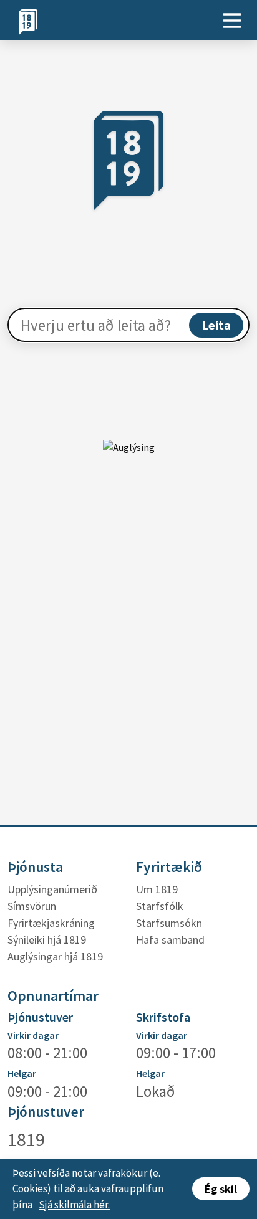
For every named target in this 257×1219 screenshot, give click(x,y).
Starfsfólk (159, 906)
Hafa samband (170, 939)
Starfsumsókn (169, 923)
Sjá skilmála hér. (74, 1205)
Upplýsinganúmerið (52, 889)
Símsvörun (31, 906)
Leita (216, 325)
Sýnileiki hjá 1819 (46, 939)
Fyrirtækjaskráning (51, 923)
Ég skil (221, 1189)
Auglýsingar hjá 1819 (55, 956)
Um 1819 (157, 889)
